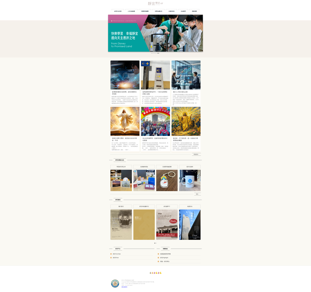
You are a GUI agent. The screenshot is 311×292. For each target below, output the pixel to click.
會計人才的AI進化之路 (180, 92)
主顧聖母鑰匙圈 (166, 166)
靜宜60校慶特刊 (144, 206)
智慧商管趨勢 (145, 11)
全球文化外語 (117, 11)
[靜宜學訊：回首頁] (155, 4)
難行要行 (121, 206)
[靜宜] (115, 283)
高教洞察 (194, 11)
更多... (197, 194)
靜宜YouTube (117, 254)
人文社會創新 (131, 11)
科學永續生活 (158, 11)
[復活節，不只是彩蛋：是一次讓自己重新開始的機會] (186, 121)
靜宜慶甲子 (167, 206)
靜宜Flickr (116, 257)
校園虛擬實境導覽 (165, 254)
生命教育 (183, 11)
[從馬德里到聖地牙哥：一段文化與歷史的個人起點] (155, 75)
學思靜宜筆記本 (121, 166)
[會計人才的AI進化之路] (186, 75)
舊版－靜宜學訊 (164, 261)
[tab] (151, 53)
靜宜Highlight (164, 257)
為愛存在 (189, 206)
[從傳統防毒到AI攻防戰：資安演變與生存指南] (124, 75)
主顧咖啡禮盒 (144, 166)
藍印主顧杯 (190, 166)
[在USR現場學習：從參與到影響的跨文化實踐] (155, 121)
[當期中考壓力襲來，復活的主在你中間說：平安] (124, 121)
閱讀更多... (196, 154)
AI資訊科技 (171, 11)
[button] (110, 34)
